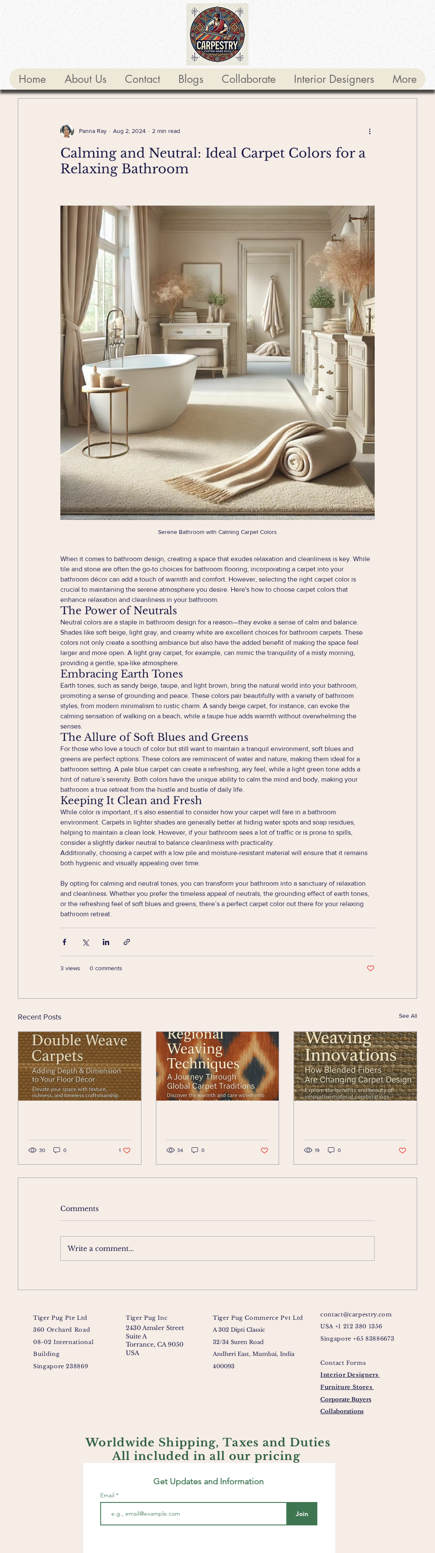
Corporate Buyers (345, 1399)
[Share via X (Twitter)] (85, 942)
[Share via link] (127, 942)
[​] (79, 1066)
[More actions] (369, 131)
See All (408, 1015)
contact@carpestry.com (356, 1314)
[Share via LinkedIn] (106, 942)
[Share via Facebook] (64, 942)
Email (108, 1495)
